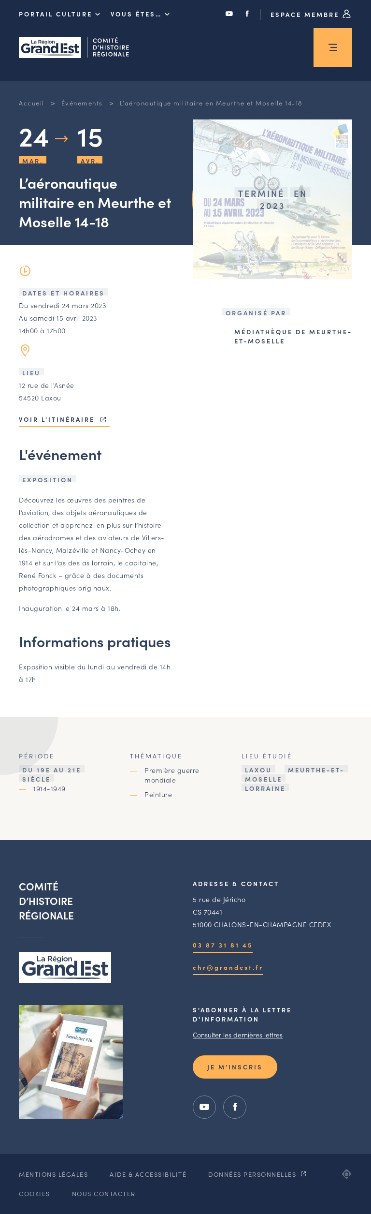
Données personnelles (253, 1174)
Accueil (31, 102)
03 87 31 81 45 (223, 944)
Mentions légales (53, 1174)
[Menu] (333, 47)
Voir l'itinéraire (58, 419)
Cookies (34, 1193)
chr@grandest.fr (228, 967)
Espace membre (306, 14)
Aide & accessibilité (148, 1174)
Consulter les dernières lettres (238, 1034)
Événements (82, 102)
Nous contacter (104, 1193)
